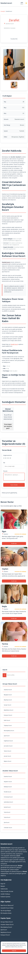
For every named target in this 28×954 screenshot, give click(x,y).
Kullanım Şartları (5, 896)
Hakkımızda (4, 889)
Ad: (4, 462)
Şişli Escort (7, 735)
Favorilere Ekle (14, 38)
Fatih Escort (7, 720)
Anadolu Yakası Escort (7, 924)
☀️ (26, 3)
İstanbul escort (6, 3)
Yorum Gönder (14, 484)
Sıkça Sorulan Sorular (7, 891)
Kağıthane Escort (8, 741)
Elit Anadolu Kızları (6, 913)
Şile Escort (6, 822)
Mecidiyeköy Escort (9, 730)
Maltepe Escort (8, 786)
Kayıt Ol (3, 883)
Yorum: (5, 471)
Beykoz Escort (7, 761)
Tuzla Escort (7, 812)
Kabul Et (14, 950)
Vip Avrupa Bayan (6, 910)
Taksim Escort (7, 751)
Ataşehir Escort (8, 781)
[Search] (4, 675)
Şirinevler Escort (8, 746)
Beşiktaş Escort (8, 700)
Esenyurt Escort (8, 715)
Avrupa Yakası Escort (7, 922)
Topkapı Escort (8, 725)
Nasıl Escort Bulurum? (7, 905)
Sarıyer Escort (7, 705)
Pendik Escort (7, 792)
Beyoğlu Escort (8, 694)
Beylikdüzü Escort (8, 710)
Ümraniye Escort (8, 797)
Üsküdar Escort (8, 827)
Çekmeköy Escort (8, 802)
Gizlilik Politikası (5, 894)
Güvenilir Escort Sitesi (7, 908)
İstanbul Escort (8, 689)
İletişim (3, 886)
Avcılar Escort (7, 756)
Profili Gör (14, 543)
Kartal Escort (7, 807)
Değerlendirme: (7, 455)
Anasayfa (3, 11)
